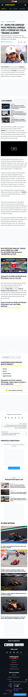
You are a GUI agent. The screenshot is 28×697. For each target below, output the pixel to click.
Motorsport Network (11, 693)
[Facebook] (5, 417)
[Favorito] (21, 42)
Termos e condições (10, 690)
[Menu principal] (2, 5)
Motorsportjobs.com (14, 664)
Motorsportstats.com (14, 668)
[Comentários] (25, 42)
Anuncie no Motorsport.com (14, 677)
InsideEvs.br (14, 660)
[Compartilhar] (19, 42)
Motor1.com (14, 662)
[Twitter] (8, 417)
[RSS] (21, 652)
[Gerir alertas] (22, 417)
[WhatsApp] (12, 417)
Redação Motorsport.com (7, 41)
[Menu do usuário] (25, 5)
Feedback (14, 674)
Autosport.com (14, 666)
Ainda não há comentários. (14, 445)
